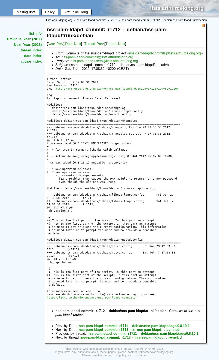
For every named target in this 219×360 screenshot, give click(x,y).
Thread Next (115, 44)
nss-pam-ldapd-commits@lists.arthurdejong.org (165, 53)
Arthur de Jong (76, 12)
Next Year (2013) (27, 44)
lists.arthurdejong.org (59, 20)
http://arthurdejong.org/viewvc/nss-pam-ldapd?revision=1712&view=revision (117, 88)
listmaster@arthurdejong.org (155, 352)
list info (35, 33)
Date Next (73, 44)
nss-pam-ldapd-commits (91, 20)
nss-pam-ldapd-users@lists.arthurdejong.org (104, 61)
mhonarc (116, 348)
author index (31, 61)
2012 (114, 20)
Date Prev (56, 44)
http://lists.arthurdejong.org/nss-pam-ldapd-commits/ (91, 297)
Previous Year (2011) (24, 39)
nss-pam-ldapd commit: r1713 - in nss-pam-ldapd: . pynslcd (129, 330)
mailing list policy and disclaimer (125, 355)
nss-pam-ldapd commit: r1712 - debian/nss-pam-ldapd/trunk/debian (164, 20)
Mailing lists (26, 12)
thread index (31, 50)
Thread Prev (94, 44)
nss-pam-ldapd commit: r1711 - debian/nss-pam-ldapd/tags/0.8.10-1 (134, 326)
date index (33, 56)
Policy (50, 12)
